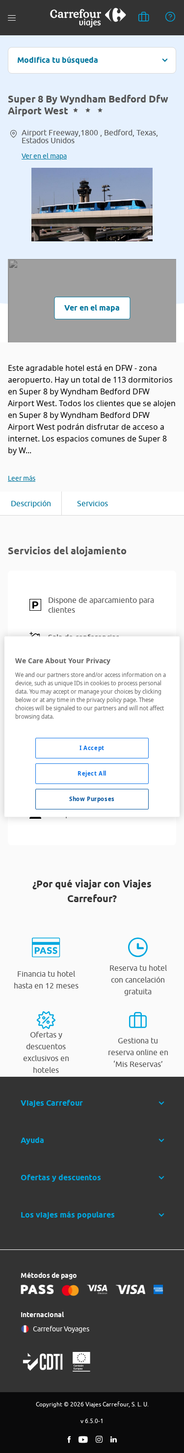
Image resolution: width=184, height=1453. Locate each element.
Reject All (92, 773)
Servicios (92, 503)
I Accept (92, 748)
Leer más (21, 478)
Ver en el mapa (44, 156)
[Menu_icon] (12, 18)
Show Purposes (91, 799)
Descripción (31, 503)
